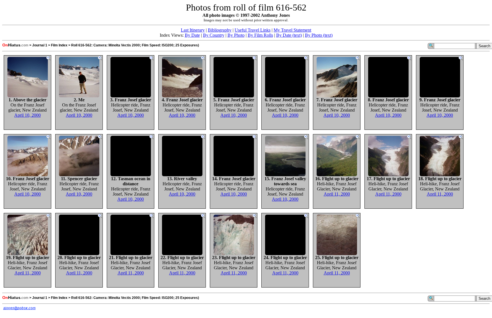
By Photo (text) (319, 35)
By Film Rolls (260, 35)
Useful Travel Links (252, 30)
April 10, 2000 (27, 115)
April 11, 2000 (337, 194)
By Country (213, 35)
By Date (192, 35)
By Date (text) (289, 35)
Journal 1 (39, 45)
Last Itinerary (193, 30)
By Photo (236, 35)
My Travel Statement (292, 30)
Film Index (59, 45)
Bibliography (219, 30)
